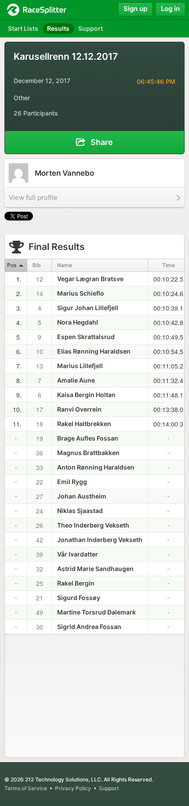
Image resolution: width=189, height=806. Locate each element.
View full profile (33, 197)
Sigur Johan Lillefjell (87, 307)
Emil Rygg (72, 481)
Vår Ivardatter (77, 554)
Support (109, 788)
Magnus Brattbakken (88, 452)
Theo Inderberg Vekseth (93, 525)
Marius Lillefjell (80, 365)
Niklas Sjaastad (80, 510)
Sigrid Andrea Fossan (89, 626)
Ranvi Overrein (79, 409)
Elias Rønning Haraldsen (94, 351)
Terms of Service (25, 788)
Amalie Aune (76, 380)
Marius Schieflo (80, 293)
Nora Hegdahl (77, 322)
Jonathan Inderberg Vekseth (99, 539)
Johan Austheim (81, 496)
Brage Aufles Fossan (87, 438)
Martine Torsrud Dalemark (96, 612)
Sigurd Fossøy (78, 597)
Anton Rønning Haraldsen (95, 467)
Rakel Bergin (75, 583)
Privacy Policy (73, 788)
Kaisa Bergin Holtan (86, 394)
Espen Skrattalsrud (86, 336)
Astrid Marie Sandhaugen (95, 568)
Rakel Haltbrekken (84, 423)
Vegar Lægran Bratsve (90, 278)
